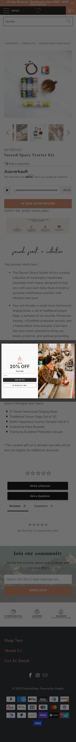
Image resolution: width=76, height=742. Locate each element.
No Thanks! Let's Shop (20, 385)
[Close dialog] (72, 345)
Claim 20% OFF (20, 380)
